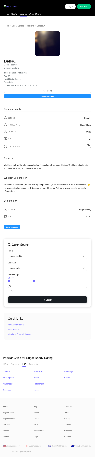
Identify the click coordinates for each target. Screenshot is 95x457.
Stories (36, 412)
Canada (15, 364)
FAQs (36, 424)
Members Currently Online (19, 334)
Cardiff (67, 377)
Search (14, 13)
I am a (10, 250)
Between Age (13, 276)
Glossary (68, 430)
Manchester (8, 383)
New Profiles (13, 329)
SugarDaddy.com (13, 445)
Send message (47, 96)
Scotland (30, 25)
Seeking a (12, 262)
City (9, 285)
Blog (35, 406)
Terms (67, 412)
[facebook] (4, 452)
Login (70, 6)
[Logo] (11, 6)
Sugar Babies (18, 25)
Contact (37, 418)
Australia (33, 364)
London (6, 371)
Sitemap (67, 436)
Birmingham (8, 377)
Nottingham (39, 383)
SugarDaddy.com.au (82, 445)
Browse (23, 13)
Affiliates (67, 424)
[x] (8, 452)
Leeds (36, 390)
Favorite (48, 90)
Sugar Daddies (9, 418)
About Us (68, 406)
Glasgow (41, 25)
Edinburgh (68, 371)
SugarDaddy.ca (34, 445)
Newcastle (38, 371)
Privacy (67, 418)
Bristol (36, 377)
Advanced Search (16, 324)
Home (6, 13)
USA (5, 364)
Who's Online (35, 13)
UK (24, 364)
